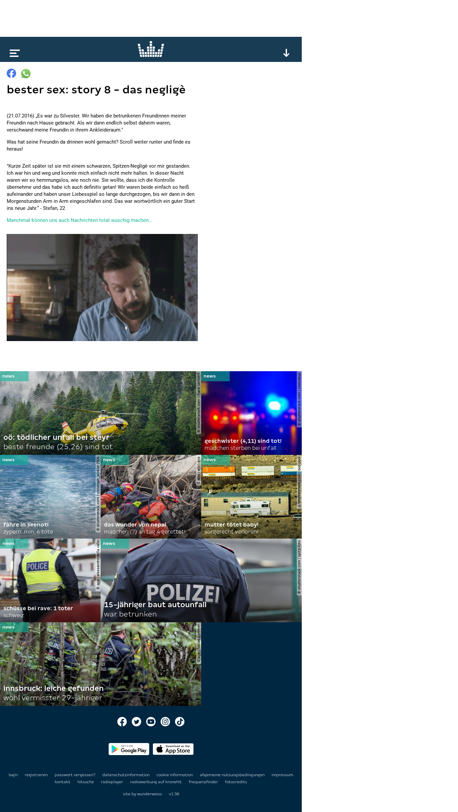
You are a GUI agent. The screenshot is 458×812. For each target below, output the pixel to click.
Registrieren (36, 775)
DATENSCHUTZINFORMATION (126, 775)
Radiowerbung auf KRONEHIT (156, 782)
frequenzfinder (204, 782)
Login (13, 775)
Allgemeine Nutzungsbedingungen (233, 775)
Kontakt (63, 782)
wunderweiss (149, 794)
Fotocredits (236, 782)
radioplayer (112, 782)
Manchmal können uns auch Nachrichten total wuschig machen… (79, 220)
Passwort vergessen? (75, 775)
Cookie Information (175, 775)
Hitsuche (86, 782)
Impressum (282, 775)
